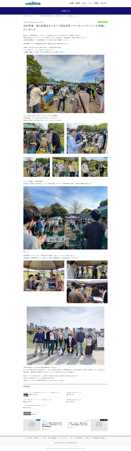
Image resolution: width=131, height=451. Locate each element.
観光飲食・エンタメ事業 (40, 438)
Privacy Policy (71, 448)
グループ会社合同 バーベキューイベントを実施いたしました (37, 399)
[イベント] (32, 424)
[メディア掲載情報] (99, 424)
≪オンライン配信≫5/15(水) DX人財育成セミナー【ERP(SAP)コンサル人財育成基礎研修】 (52, 424)
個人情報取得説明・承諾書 (98, 438)
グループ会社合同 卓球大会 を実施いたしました (34, 405)
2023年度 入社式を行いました (74, 399)
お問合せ (87, 438)
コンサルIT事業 (28, 438)
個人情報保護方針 (79, 438)
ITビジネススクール (63, 438)
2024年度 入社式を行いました (74, 392)
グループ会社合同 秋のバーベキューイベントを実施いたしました (45, 392)
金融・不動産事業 (52, 438)
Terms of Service (79, 448)
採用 (71, 438)
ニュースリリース (103, 22)
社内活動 (35, 414)
